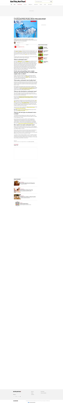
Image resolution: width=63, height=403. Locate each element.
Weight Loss (30, 4)
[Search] (51, 1)
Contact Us (32, 394)
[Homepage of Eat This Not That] (17, 391)
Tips (17, 145)
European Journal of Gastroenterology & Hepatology (27, 87)
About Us (32, 391)
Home (14, 17)
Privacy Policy (42, 391)
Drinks (45, 4)
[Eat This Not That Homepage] (18, 1)
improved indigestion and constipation (27, 88)
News (14, 4)
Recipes (41, 4)
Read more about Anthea (31, 141)
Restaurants (36, 4)
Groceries (25, 4)
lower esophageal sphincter (25, 102)
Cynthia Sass (27, 76)
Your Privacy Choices (32, 402)
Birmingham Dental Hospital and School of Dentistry (26, 96)
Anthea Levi (18, 42)
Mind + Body (50, 4)
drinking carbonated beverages (31, 106)
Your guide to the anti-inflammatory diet (22, 109)
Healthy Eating (20, 4)
